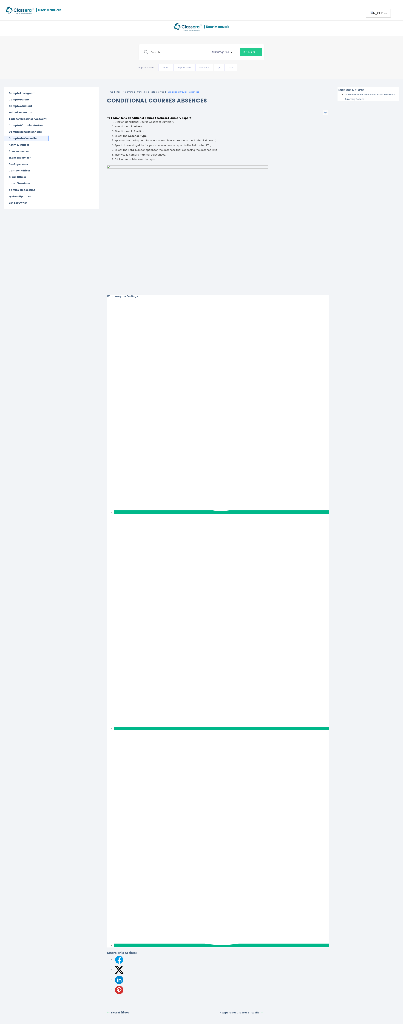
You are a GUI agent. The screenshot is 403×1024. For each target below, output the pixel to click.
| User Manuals (49, 10)
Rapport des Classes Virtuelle (239, 1012)
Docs (119, 92)
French (384, 13)
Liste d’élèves (157, 92)
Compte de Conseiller (136, 92)
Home (110, 92)
